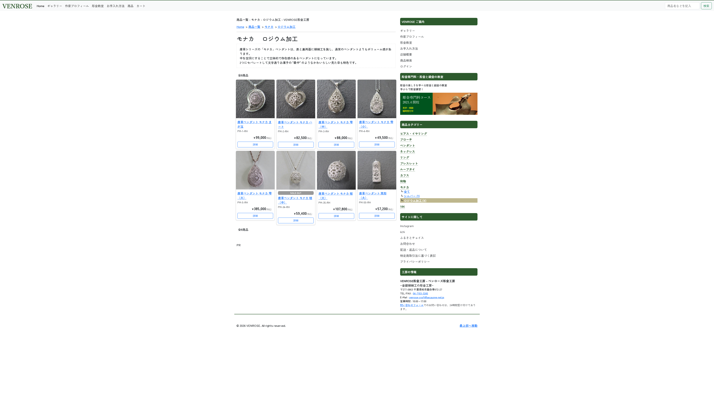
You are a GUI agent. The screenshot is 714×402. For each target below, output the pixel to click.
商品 (131, 6)
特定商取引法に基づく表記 (418, 255)
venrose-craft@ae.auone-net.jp (426, 297)
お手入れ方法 (116, 6)
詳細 (255, 144)
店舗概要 (406, 54)
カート (140, 6)
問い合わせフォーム (412, 305)
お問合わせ (407, 243)
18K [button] (402, 206)
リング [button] (404, 157)
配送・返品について (413, 249)
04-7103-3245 (420, 293)
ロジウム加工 (286, 26)
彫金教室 (98, 6)
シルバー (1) (412, 196)
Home (40, 6)
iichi (402, 231)
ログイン (406, 66)
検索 (706, 6)
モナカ (269, 26)
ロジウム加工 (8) (415, 200)
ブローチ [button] (406, 139)
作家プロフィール (77, 6)
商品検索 (406, 60)
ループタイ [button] (407, 169)
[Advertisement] (316, 273)
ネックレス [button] (407, 151)
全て (407, 191)
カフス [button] (404, 175)
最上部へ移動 (468, 325)
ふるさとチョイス (412, 237)
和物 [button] (403, 181)
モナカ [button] (404, 187)
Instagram (407, 226)
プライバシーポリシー (415, 261)
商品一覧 (254, 26)
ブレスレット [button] (409, 163)
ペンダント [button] (407, 145)
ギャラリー (54, 6)
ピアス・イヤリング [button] (413, 133)
